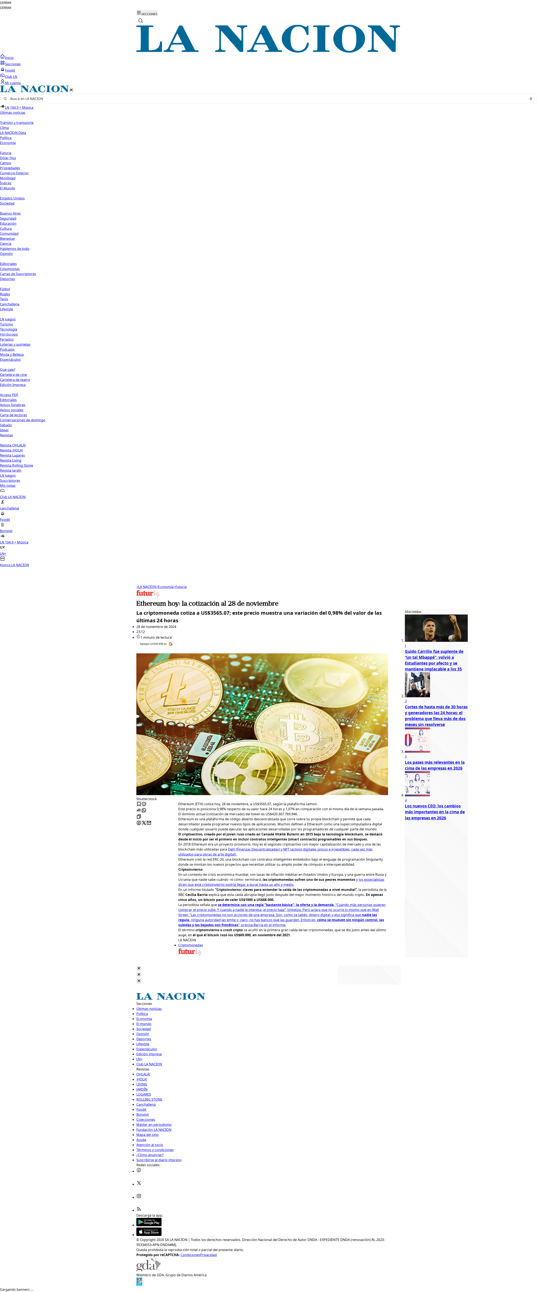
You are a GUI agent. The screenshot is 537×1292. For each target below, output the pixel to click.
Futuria (5, 153)
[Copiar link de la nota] (138, 817)
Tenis (4, 299)
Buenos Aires (10, 213)
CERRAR (5, 2)
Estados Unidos (12, 198)
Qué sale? (7, 369)
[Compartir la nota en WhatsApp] (143, 810)
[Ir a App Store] (149, 1234)
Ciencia (5, 243)
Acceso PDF (9, 395)
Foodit (10, 70)
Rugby (5, 294)
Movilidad (8, 178)
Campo (5, 163)
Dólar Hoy (8, 158)
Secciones (13, 64)
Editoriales (8, 263)
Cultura (6, 228)
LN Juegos (8, 319)
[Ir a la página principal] (268, 51)
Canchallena (9, 304)
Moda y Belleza (12, 354)
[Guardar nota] (138, 804)
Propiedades (10, 168)
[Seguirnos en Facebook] (138, 1171)
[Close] (138, 968)
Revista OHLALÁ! (13, 445)
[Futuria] (147, 596)
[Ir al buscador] (140, 20)
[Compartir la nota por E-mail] (148, 823)
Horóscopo (9, 334)
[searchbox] (266, 98)
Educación (8, 223)
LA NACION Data (13, 132)
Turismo (6, 324)
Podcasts (7, 349)
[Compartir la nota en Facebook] (138, 823)
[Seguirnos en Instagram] (138, 1197)
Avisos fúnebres (12, 405)
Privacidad (208, 1255)
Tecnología (8, 329)
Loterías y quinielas (15, 344)
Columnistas (10, 269)
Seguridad (8, 218)
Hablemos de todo (14, 248)
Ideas (4, 430)
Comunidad (9, 233)
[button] (268, 326)
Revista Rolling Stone (16, 465)
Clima (4, 127)
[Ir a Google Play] (149, 1225)
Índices (5, 183)
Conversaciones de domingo (22, 420)
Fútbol (5, 289)
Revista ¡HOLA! (11, 450)
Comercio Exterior (14, 173)
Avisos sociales (11, 410)
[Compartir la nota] (138, 810)
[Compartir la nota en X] (143, 823)
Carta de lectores (13, 415)
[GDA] (148, 1270)
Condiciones (190, 1255)
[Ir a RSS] (138, 1210)
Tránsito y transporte (17, 122)
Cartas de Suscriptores (18, 274)
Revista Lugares (12, 455)
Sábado (6, 425)
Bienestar (7, 238)
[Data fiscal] (139, 1284)
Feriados (7, 339)
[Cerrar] (71, 90)
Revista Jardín (10, 470)
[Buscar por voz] (531, 99)
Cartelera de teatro (15, 379)
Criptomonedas (190, 945)
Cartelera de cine (13, 374)
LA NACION (146, 586)
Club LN (11, 76)
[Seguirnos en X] (138, 1184)
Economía (164, 586)
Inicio (9, 57)
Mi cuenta (13, 83)
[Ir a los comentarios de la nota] (143, 804)
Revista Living (10, 460)
